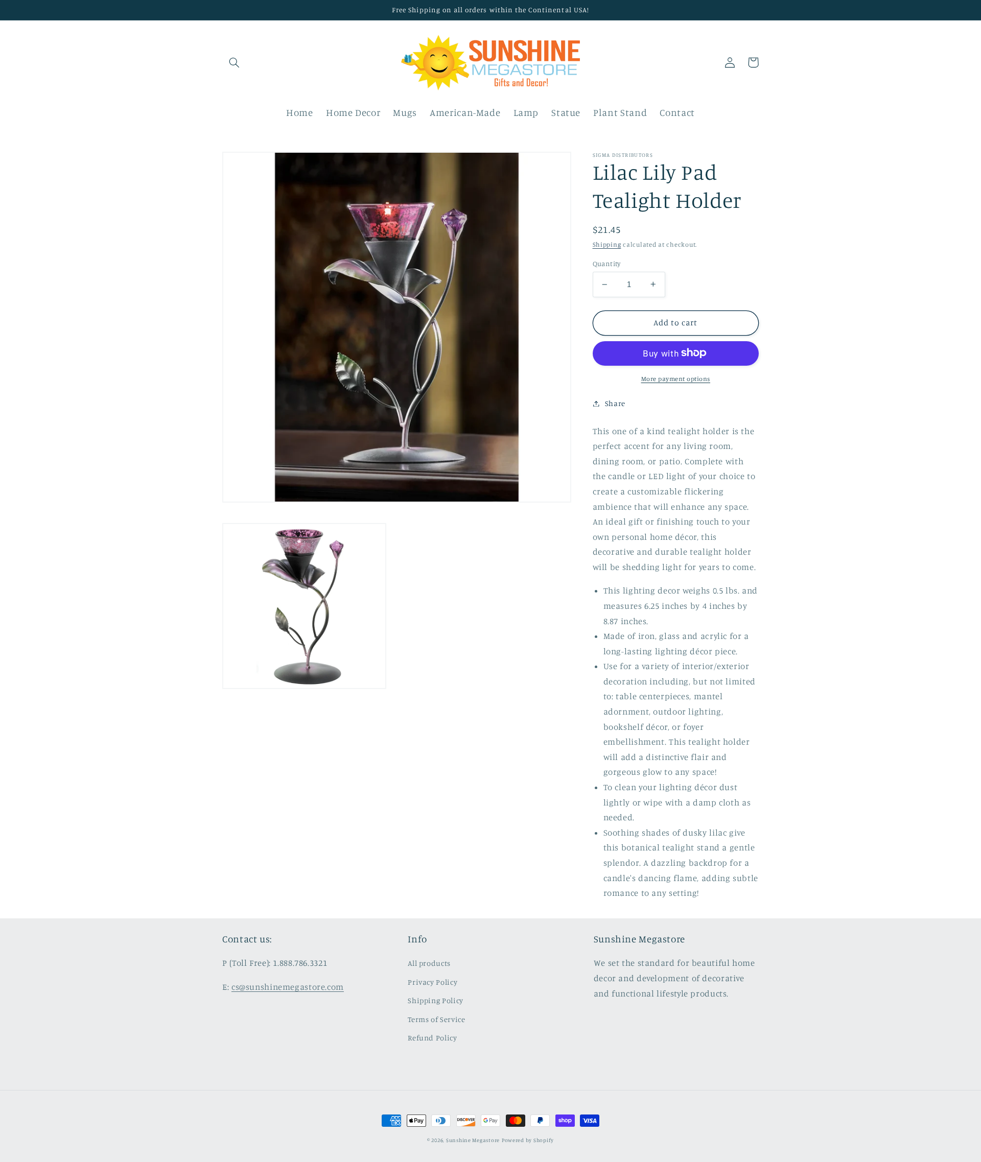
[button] (234, 62)
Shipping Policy (435, 1000)
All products (429, 963)
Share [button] (615, 403)
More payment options (676, 378)
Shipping (607, 244)
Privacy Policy (432, 982)
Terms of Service (436, 1019)
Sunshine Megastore (473, 1140)
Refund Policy (432, 1037)
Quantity (607, 263)
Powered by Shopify (528, 1140)
